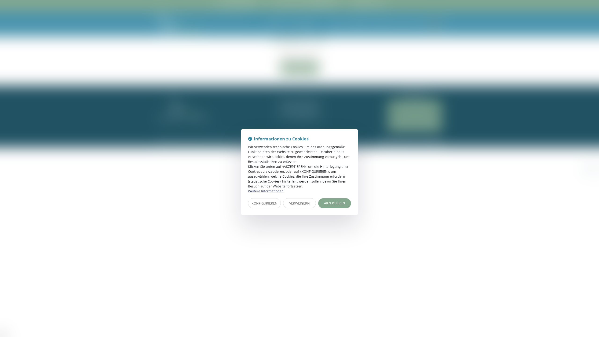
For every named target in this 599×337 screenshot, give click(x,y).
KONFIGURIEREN (265, 203)
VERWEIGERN (299, 203)
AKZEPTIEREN (334, 203)
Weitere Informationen (266, 191)
